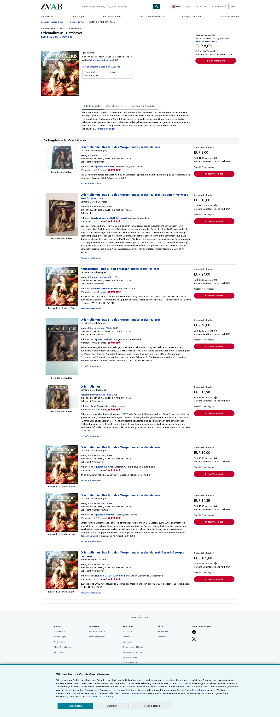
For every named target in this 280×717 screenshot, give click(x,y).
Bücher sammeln (112, 16)
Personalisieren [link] (151, 705)
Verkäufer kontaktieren (91, 183)
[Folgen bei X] (194, 639)
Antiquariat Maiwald (102, 339)
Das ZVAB (127, 631)
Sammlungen (78, 16)
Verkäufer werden (229, 16)
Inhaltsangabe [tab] (92, 105)
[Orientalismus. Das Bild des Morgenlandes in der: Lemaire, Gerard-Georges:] (62, 374)
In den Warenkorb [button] (216, 60)
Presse (126, 636)
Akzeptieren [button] (75, 705)
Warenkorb (59, 652)
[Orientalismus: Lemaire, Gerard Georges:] (62, 408)
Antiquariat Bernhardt (103, 514)
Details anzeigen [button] (106, 128)
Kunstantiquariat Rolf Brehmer (108, 217)
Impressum (128, 642)
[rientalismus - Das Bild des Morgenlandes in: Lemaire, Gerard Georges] (62, 304)
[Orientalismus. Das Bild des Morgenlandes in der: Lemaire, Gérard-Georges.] (62, 483)
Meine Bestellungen (63, 647)
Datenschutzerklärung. (102, 696)
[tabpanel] (136, 120)
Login (187, 6)
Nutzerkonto (201, 6)
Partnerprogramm (97, 636)
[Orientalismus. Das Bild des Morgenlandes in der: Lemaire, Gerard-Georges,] (62, 168)
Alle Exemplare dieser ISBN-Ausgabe (101, 66)
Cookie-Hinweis (130, 657)
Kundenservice (164, 636)
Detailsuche (47, 16)
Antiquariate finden (192, 16)
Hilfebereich (163, 631)
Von (91, 74)
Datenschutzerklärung (133, 647)
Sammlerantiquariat (102, 288)
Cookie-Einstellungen (195, 690)
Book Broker (97, 406)
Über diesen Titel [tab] (116, 105)
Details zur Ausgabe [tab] (143, 105)
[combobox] (116, 6)
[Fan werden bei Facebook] (194, 632)
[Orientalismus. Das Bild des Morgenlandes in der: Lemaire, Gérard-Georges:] (62, 235)
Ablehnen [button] (112, 705)
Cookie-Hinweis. (139, 693)
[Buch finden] (156, 6)
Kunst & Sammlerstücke (151, 16)
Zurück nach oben (140, 617)
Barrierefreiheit (130, 662)
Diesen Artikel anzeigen (206, 41)
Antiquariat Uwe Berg (103, 166)
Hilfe (233, 6)
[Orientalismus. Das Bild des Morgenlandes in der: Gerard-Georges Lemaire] (62, 588)
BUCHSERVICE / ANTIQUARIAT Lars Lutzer (114, 575)
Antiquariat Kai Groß (102, 466)
